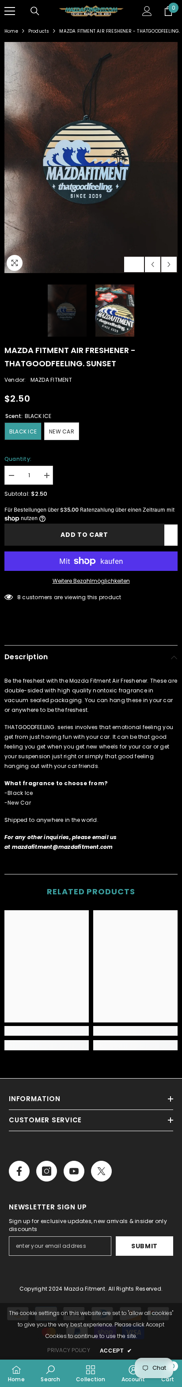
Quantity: (17, 459)
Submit (144, 1246)
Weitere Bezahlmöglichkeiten (91, 581)
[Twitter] (101, 1171)
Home (11, 31)
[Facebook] (19, 1171)
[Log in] (147, 11)
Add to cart (84, 534)
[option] (91, 157)
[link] (46, 1031)
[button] (152, 264)
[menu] (9, 11)
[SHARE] (171, 535)
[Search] (35, 11)
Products (38, 31)
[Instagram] (46, 1171)
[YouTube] (74, 1171)
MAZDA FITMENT (51, 380)
